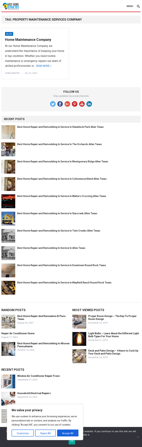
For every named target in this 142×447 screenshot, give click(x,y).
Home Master (12, 73)
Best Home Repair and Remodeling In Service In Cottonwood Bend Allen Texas (62, 178)
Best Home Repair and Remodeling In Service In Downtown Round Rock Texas (61, 265)
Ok (71, 441)
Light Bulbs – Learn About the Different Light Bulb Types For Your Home (113, 335)
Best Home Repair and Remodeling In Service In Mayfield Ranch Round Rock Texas (64, 282)
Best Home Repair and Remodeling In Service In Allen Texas (51, 248)
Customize (23, 433)
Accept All (67, 433)
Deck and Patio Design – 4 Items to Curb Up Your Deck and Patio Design (113, 352)
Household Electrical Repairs (34, 393)
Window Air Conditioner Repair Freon (38, 376)
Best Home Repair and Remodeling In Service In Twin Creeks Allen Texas (58, 230)
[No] (137, 437)
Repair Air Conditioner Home (17, 333)
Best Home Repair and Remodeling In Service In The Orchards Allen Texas (59, 144)
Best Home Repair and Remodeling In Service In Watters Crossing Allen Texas (61, 196)
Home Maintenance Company (28, 40)
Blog (9, 34)
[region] (45, 422)
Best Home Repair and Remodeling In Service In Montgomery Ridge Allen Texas (62, 161)
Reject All (45, 433)
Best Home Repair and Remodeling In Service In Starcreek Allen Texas (57, 213)
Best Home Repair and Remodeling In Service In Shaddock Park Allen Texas (60, 127)
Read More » (43, 65)
